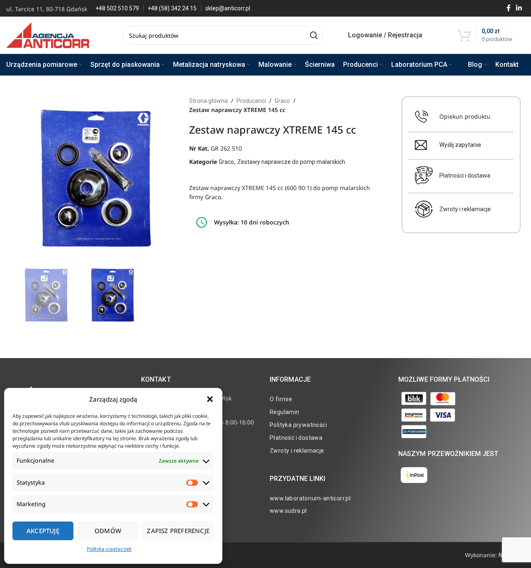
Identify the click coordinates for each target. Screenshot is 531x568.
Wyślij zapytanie (460, 144)
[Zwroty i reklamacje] (424, 209)
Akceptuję (43, 531)
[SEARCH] (313, 35)
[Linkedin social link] (519, 8)
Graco (282, 101)
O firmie (281, 399)
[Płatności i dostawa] (424, 175)
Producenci (251, 101)
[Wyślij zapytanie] (421, 145)
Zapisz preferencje (178, 531)
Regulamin (285, 412)
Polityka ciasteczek (109, 549)
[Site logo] (47, 35)
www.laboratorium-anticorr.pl (310, 498)
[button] (210, 399)
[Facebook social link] (508, 8)
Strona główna (208, 101)
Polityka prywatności (298, 425)
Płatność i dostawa (296, 437)
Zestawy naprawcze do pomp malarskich (291, 161)
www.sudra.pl (288, 510)
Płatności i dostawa (464, 175)
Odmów (108, 531)
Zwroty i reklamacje (465, 209)
